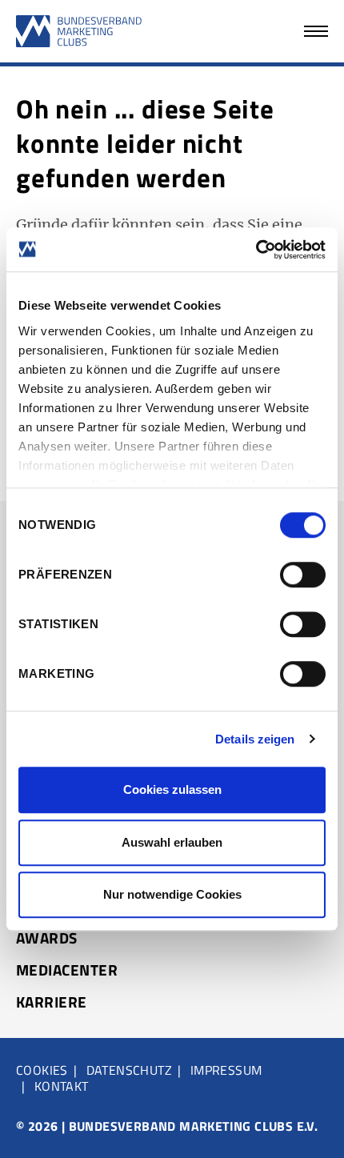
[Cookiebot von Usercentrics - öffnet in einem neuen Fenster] (256, 249)
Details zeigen (254, 739)
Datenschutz (129, 1070)
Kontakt (61, 1086)
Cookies (42, 1070)
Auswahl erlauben (172, 842)
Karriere (51, 1002)
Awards (47, 938)
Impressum (226, 1070)
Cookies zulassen (172, 789)
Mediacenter (67, 970)
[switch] (303, 574)
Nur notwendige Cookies (172, 894)
